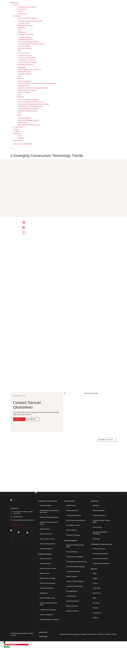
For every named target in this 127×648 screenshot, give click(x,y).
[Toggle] (17, 148)
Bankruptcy (21, 67)
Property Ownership (72, 510)
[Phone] (4, 647)
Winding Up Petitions (25, 74)
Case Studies (18, 127)
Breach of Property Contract (48, 568)
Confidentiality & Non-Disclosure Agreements (49, 511)
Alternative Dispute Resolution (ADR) (30, 21)
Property (21, 78)
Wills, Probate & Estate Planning (75, 520)
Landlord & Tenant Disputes (48, 609)
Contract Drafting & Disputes (27, 62)
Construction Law (23, 53)
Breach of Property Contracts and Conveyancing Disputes (37, 83)
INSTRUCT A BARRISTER (23, 144)
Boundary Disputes (24, 92)
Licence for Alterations (46, 614)
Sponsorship (96, 539)
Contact (16, 131)
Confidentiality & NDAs (25, 39)
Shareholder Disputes (46, 548)
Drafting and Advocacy (25, 25)
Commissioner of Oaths (73, 525)
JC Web (114, 634)
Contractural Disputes (99, 515)
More (19, 50)
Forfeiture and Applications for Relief (48, 603)
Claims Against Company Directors (29, 69)
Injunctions (21, 27)
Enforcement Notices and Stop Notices (30, 102)
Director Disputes (45, 529)
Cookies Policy (43, 632)
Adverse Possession (25, 81)
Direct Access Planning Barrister (28, 99)
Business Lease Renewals (47, 583)
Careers (20, 11)
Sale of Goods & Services (47, 539)
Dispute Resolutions (24, 118)
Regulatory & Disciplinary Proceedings (100, 533)
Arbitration (96, 505)
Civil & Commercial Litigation (27, 18)
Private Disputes (71, 505)
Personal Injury (97, 527)
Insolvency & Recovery (25, 64)
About (16, 5)
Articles (20, 136)
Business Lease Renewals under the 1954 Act (33, 88)
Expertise (17, 16)
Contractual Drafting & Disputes (28, 41)
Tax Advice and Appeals (73, 535)
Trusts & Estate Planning (73, 515)
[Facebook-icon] (12, 525)
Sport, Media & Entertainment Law (29, 125)
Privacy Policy (43, 636)
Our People (96, 603)
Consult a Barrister (22, 644)
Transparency (22, 14)
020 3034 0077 (19, 140)
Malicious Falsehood (25, 48)
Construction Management (26, 58)
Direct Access (22, 9)
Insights (95, 578)
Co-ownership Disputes (46, 588)
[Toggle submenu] (39, 18)
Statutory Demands (24, 72)
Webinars (21, 138)
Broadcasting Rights (99, 510)
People (16, 129)
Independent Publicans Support (28, 120)
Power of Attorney (71, 530)
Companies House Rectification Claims (31, 44)
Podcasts (95, 608)
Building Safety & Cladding (27, 90)
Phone (7, 647)
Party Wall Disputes (72, 591)
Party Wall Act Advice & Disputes (49, 619)
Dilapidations (43, 593)
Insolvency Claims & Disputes (75, 581)
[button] (23, 222)
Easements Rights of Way (47, 598)
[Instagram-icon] (16, 525)
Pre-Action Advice (24, 23)
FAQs (94, 598)
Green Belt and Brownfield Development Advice (33, 104)
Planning (21, 97)
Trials (20, 30)
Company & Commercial (26, 34)
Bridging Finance (23, 85)
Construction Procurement (26, 60)
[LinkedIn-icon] (21, 525)
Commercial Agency (24, 37)
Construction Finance (25, 55)
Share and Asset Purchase (47, 543)
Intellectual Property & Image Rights (101, 521)
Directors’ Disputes (24, 46)
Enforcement (22, 32)
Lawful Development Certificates (28, 108)
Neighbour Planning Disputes (27, 111)
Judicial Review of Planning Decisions (30, 106)
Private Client (22, 122)
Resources (17, 133)
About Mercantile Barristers (27, 7)
